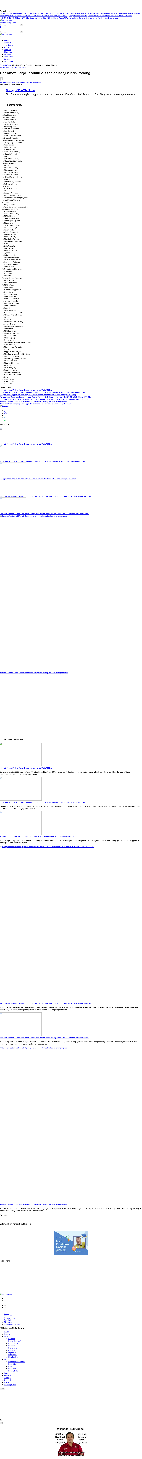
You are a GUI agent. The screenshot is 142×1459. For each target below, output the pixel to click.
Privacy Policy (9, 1318)
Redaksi (7, 1320)
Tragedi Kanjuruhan (66, 404)
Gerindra (11, 1350)
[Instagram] (5, 1305)
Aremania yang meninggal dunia (21, 404)
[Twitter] (5, 1301)
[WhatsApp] (5, 1307)
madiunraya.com (51, 404)
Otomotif (7, 50)
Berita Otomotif (14, 1341)
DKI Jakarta (12, 1348)
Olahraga (8, 52)
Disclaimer (8, 1322)
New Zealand (13, 1357)
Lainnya (7, 59)
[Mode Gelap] (1, 27)
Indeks (6, 1314)
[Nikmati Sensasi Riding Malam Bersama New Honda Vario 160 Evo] (13, 441)
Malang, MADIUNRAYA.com (20, 90)
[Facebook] (5, 1298)
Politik (6, 47)
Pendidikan (8, 57)
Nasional (22, 67)
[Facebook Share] (5, 410)
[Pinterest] (5, 1303)
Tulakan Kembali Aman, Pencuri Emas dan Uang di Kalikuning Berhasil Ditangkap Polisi (34, 401)
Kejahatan (12, 1352)
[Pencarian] (1, 29)
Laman (6, 1359)
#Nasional (37, 82)
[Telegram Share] (5, 418)
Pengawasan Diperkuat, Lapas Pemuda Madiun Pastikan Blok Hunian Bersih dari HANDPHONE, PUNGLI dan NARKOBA (45, 397)
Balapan (11, 1339)
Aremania (4, 404)
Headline (9, 67)
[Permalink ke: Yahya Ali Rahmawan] (1, 80)
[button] (21, 25)
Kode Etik (8, 1316)
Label (6, 1336)
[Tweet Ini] (5, 413)
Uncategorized (10, 1384)
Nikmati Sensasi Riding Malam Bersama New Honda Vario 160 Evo (25, 13)
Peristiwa (7, 54)
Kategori (7, 1334)
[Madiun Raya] (6, 20)
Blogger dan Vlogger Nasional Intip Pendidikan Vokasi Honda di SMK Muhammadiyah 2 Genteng (38, 395)
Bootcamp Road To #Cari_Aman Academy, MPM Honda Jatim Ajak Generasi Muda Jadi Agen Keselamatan (92, 13)
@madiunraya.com (24, 82)
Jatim (16, 67)
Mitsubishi (12, 1355)
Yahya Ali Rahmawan (8, 82)
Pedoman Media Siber (13, 1324)
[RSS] (5, 1310)
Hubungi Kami (10, 23)
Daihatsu (11, 1345)
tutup (2, 1389)
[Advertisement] (38, 4)
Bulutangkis (13, 1343)
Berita (10, 45)
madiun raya (39, 404)
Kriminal (7, 43)
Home (2, 23)
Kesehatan (8, 61)
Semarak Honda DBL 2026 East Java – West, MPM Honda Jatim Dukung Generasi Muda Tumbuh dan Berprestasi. (74, 18)
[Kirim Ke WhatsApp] (5, 420)
